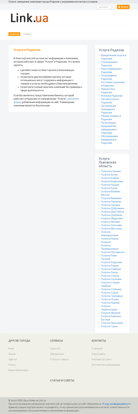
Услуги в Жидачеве (112, 218)
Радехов (14, 34)
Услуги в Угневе (110, 299)
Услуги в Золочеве (111, 225)
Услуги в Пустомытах (113, 252)
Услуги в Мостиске (111, 228)
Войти (124, 7)
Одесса (12, 359)
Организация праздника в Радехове (108, 109)
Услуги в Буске (109, 188)
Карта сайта (98, 354)
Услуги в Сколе (109, 272)
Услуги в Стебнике (111, 289)
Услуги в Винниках (111, 198)
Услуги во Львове (111, 171)
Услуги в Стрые (109, 292)
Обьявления (57, 354)
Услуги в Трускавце (112, 296)
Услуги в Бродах (110, 184)
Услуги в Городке (110, 205)
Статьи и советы (59, 359)
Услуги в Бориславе (112, 181)
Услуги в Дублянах (111, 215)
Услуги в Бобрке (110, 178)
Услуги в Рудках (110, 265)
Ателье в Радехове (112, 95)
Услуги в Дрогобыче (112, 211)
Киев (11, 348)
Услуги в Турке (109, 326)
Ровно (12, 364)
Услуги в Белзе (109, 174)
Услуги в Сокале (110, 275)
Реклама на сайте (101, 359)
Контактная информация (106, 364)
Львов (11, 354)
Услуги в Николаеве (112, 323)
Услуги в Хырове (110, 302)
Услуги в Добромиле (112, 208)
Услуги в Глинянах (111, 201)
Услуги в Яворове (110, 313)
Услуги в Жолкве (110, 221)
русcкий (103, 7)
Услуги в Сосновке (111, 279)
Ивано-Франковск (18, 370)
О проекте (97, 348)
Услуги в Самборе (111, 269)
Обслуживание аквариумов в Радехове (109, 139)
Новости (55, 348)
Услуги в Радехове (111, 262)
